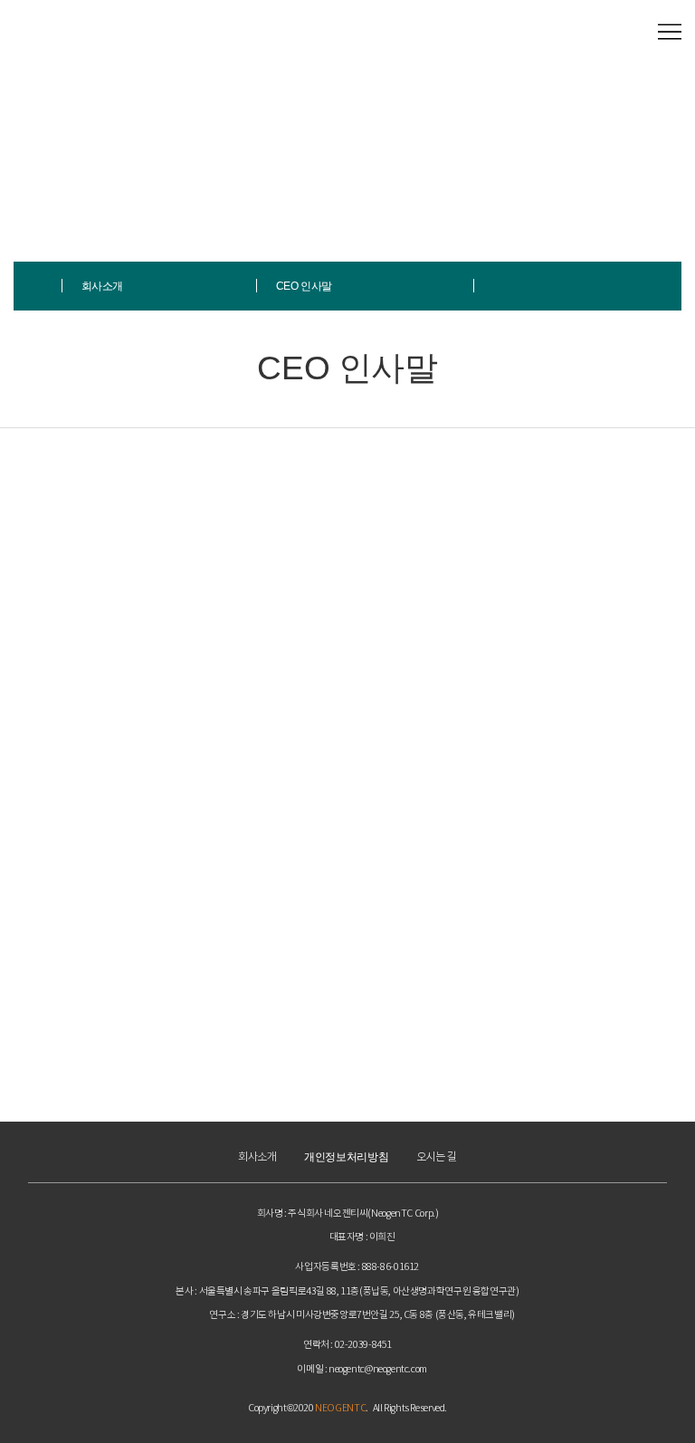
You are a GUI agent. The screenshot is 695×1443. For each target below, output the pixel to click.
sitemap (669, 32)
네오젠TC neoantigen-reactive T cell (78, 32)
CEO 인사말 (304, 286)
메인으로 (38, 286)
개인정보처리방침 (346, 1157)
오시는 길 (436, 1157)
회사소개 (102, 286)
